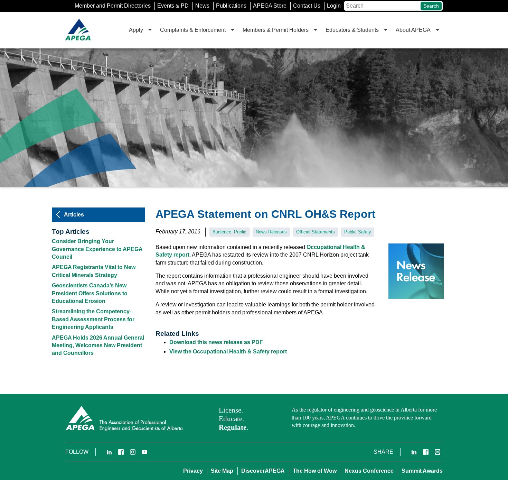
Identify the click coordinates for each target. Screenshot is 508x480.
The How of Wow (315, 471)
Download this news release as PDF (216, 342)
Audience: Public (229, 231)
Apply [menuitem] (136, 30)
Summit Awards (422, 471)
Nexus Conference (369, 471)
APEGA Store (269, 6)
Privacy (193, 471)
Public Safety (357, 231)
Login (334, 6)
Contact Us (306, 6)
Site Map (222, 471)
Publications (231, 6)
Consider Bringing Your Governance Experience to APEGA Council (97, 249)
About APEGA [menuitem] (413, 30)
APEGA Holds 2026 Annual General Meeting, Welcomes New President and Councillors (98, 345)
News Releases (271, 231)
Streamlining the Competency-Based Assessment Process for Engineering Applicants (93, 319)
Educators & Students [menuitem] (352, 30)
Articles (74, 215)
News (202, 6)
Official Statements (315, 231)
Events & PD (173, 6)
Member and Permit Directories (113, 6)
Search (431, 6)
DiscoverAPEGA (263, 471)
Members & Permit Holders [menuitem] (276, 30)
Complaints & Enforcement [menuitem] (193, 30)
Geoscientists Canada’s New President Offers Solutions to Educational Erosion (90, 293)
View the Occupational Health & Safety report (228, 351)
